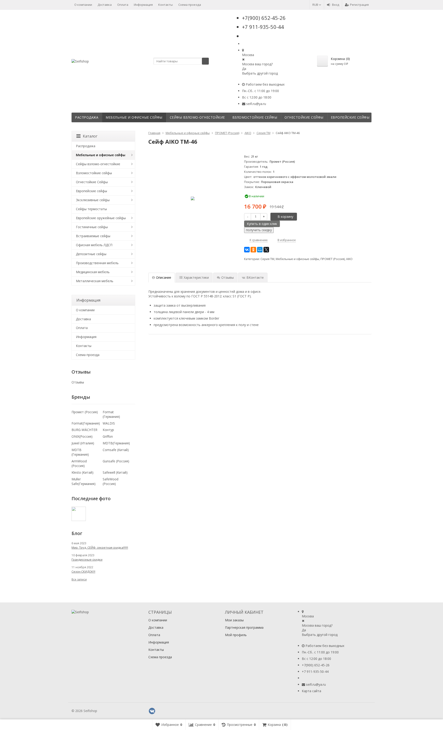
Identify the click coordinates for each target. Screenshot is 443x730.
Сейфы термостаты (91, 209)
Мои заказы (234, 620)
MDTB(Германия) (116, 443)
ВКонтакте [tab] (255, 277)
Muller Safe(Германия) (84, 481)
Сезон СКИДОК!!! (83, 571)
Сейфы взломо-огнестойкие (197, 117)
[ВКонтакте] (247, 249)
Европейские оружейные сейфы (101, 218)
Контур (108, 430)
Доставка (105, 5)
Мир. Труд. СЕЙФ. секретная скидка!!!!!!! (100, 547)
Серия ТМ (267, 259)
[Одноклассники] (253, 249)
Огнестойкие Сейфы (303, 117)
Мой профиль (236, 635)
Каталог (90, 136)
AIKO (349, 259)
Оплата (122, 5)
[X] (266, 249)
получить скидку (259, 230)
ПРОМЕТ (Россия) (332, 259)
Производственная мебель (97, 263)
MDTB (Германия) (80, 452)
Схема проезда (189, 5)
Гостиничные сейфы (92, 227)
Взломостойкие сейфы (254, 117)
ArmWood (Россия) (79, 463)
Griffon (108, 436)
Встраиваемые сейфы (93, 236)
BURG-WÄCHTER (84, 430)
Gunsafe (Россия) (116, 461)
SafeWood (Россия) (110, 481)
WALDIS (109, 423)
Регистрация (359, 5)
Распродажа (86, 117)
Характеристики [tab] (196, 277)
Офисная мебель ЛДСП (94, 245)
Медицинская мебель (93, 272)
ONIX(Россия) (82, 436)
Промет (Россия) (85, 412)
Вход (335, 5)
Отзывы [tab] (227, 277)
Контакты (165, 5)
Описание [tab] (163, 277)
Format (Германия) (111, 414)
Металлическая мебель (94, 281)
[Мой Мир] (260, 249)
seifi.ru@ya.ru (256, 104)
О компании (83, 5)
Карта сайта (311, 691)
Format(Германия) (86, 423)
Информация (143, 5)
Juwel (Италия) (83, 443)
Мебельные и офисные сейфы (134, 117)
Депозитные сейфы (91, 254)
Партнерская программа (244, 627)
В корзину (285, 216)
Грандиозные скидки (87, 559)
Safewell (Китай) (115, 472)
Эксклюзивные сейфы (93, 200)
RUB (315, 5)
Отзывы (78, 382)
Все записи (79, 579)
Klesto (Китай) (82, 472)
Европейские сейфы (350, 117)
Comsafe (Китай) (116, 450)
